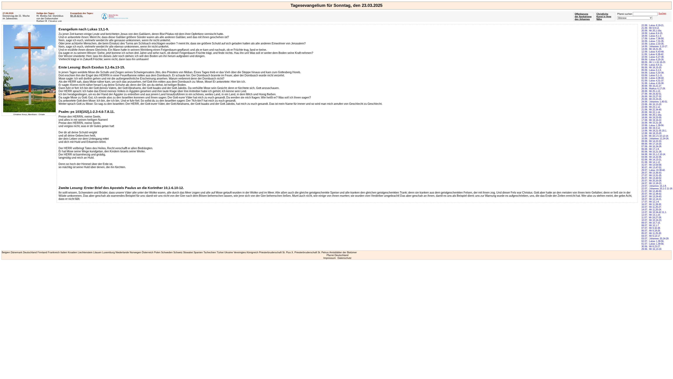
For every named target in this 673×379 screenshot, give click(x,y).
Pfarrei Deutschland (337, 255)
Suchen (662, 13)
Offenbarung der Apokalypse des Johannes (583, 17)
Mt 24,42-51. (76, 16)
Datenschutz (344, 258)
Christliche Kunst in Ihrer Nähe (603, 17)
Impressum (329, 258)
